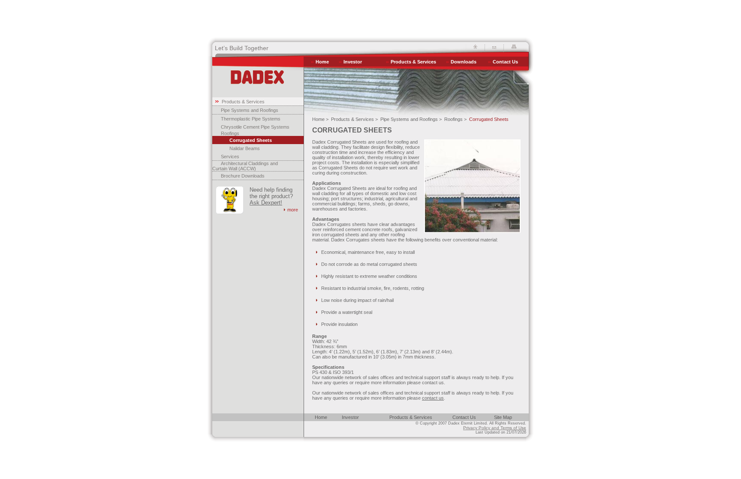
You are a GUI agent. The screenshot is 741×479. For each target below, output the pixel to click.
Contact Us (505, 61)
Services (230, 156)
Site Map (503, 417)
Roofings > (455, 119)
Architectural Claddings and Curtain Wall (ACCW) (245, 166)
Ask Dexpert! (266, 202)
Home (322, 61)
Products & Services (413, 61)
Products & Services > (354, 119)
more (292, 209)
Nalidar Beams (244, 148)
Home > (320, 119)
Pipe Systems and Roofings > (411, 119)
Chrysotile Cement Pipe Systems (255, 127)
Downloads (463, 61)
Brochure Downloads (243, 175)
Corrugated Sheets (250, 140)
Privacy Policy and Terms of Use (494, 427)
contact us (433, 398)
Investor (352, 61)
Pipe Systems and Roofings (249, 110)
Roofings (230, 133)
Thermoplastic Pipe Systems (250, 118)
